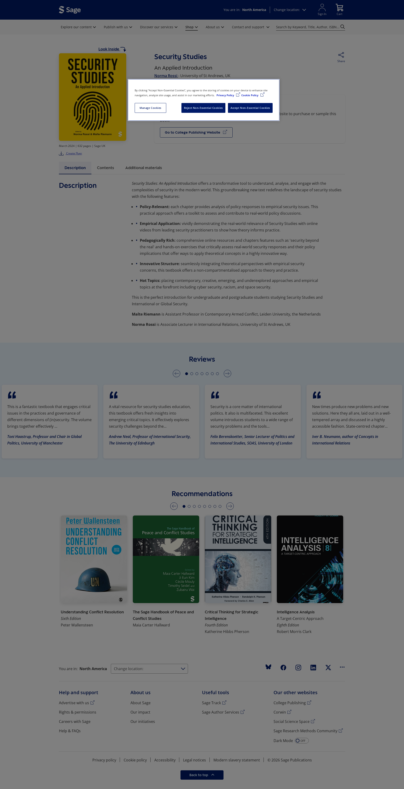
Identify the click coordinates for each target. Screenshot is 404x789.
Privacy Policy (225, 95)
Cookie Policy (250, 95)
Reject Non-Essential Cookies (203, 108)
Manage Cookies (150, 108)
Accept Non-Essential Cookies (250, 108)
